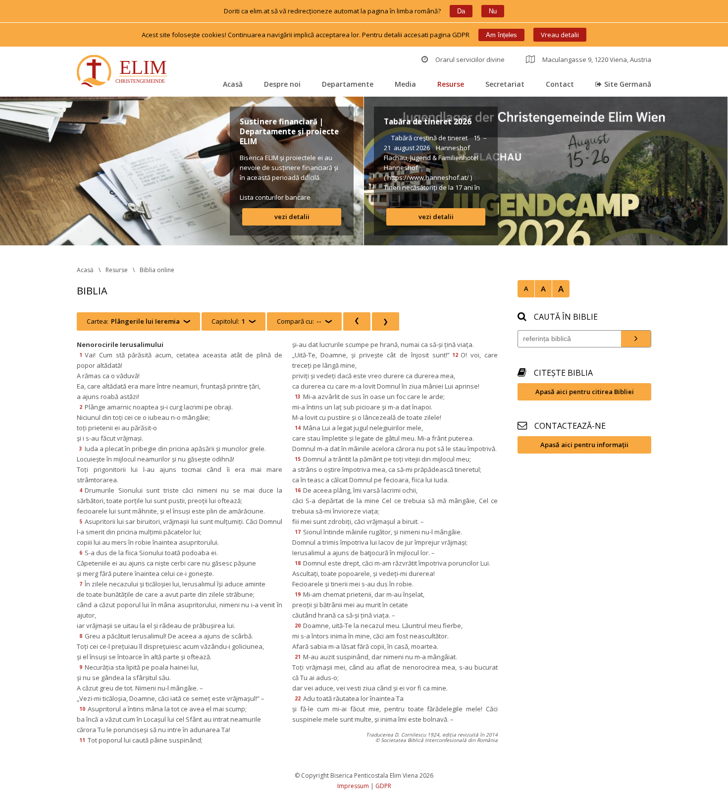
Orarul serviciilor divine (470, 59)
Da (461, 11)
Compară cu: (299, 321)
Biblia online (157, 270)
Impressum (353, 786)
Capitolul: (228, 321)
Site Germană (627, 84)
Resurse (450, 84)
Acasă (233, 84)
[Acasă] (124, 72)
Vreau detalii (560, 34)
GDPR (383, 786)
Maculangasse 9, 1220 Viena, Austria (596, 59)
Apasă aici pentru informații (584, 444)
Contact (560, 84)
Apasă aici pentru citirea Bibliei (584, 391)
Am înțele (501, 35)
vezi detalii (292, 216)
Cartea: (133, 321)
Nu (493, 11)
